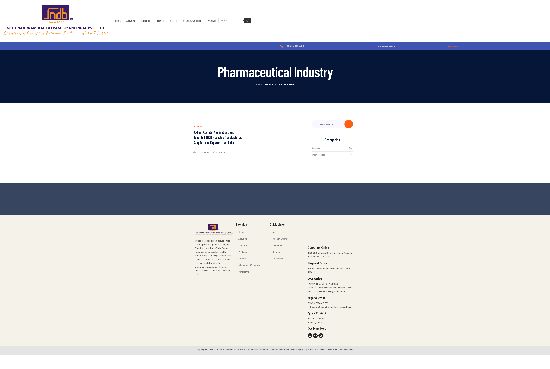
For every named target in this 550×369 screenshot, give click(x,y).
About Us (130, 20)
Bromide (276, 252)
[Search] (247, 20)
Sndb (274, 232)
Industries (145, 20)
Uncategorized (318, 155)
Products (160, 20)
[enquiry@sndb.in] (374, 46)
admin (222, 152)
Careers (173, 20)
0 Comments (203, 152)
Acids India (277, 258)
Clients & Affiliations (193, 20)
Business (198, 126)
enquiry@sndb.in (386, 46)
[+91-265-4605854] (281, 46)
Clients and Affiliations (249, 265)
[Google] (320, 335)
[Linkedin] (310, 335)
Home (118, 20)
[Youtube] (315, 335)
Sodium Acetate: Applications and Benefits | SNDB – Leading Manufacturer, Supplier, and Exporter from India (217, 137)
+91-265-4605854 (294, 46)
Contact (212, 20)
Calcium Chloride (280, 238)
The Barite (277, 245)
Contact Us (243, 271)
